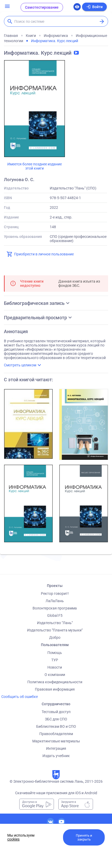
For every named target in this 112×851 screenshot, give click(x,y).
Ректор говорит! (55, 593)
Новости (54, 667)
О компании (55, 675)
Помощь (54, 653)
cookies (13, 839)
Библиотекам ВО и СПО (56, 726)
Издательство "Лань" (55, 623)
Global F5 (55, 615)
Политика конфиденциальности (54, 682)
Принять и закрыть (84, 837)
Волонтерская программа (55, 608)
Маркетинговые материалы (56, 741)
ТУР (54, 660)
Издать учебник (56, 756)
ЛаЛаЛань (55, 601)
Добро (54, 637)
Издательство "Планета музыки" (55, 630)
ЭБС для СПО (56, 719)
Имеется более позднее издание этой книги (34, 166)
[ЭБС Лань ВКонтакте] (50, 821)
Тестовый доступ (56, 712)
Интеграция (56, 748)
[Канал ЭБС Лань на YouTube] (61, 821)
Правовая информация (55, 689)
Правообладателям (56, 734)
